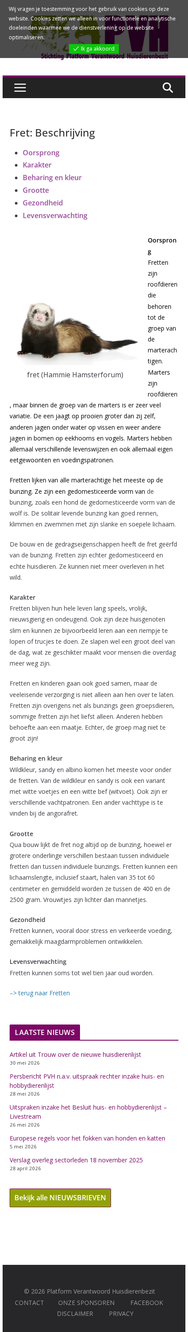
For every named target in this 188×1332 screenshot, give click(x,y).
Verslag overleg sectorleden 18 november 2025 (76, 1160)
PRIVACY (121, 1313)
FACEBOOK (146, 1302)
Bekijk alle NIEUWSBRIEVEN (60, 1197)
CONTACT (29, 1302)
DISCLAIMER (75, 1313)
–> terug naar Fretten (40, 993)
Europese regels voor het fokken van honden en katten (87, 1138)
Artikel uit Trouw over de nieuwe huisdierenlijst (75, 1054)
